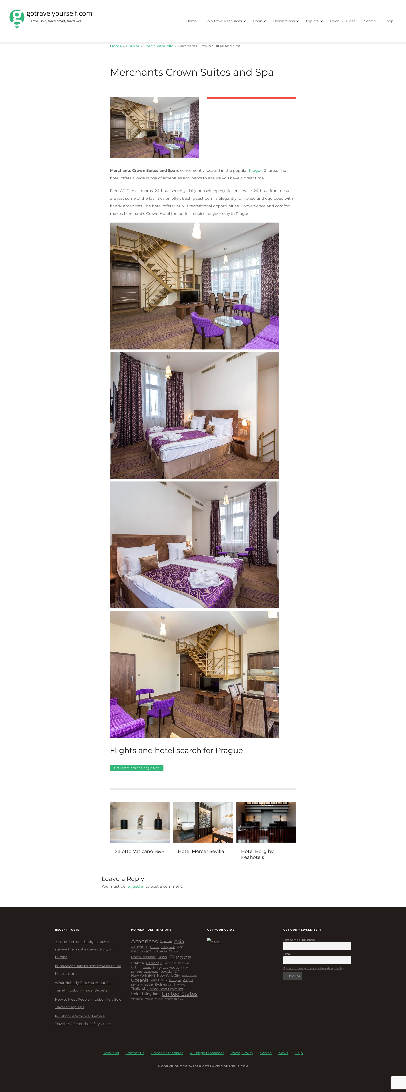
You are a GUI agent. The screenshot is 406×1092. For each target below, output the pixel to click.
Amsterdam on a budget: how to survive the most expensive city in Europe (83, 949)
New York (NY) (143, 976)
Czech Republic (158, 46)
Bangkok (168, 947)
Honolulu (183, 963)
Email (287, 954)
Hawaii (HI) (169, 963)
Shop (388, 21)
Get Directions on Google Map (136, 768)
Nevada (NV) (169, 972)
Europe (133, 46)
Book (257, 21)
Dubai (162, 957)
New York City (168, 976)
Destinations (284, 21)
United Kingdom (145, 994)
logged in (135, 886)
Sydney (181, 984)
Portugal (175, 980)
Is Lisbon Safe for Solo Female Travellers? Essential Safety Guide (83, 1020)
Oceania (140, 980)
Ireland (147, 967)
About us (111, 1053)
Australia (139, 947)
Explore (312, 21)
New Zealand (189, 975)
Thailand (138, 988)
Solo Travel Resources (224, 21)
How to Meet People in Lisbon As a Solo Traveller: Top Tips (88, 1003)
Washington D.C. (174, 999)
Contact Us (135, 1053)
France (137, 963)
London (136, 971)
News (283, 1053)
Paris (155, 980)
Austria (154, 947)
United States (180, 994)
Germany (154, 963)
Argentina (166, 941)
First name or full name (299, 939)
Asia (179, 941)
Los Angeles (151, 971)
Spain (149, 984)
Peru (164, 980)
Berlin (180, 947)
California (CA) (141, 951)
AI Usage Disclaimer (207, 1053)
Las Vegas (171, 967)
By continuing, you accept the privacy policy (313, 968)
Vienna (159, 999)
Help (299, 1053)
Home (191, 21)
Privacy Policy (241, 1053)
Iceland (136, 967)
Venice (149, 998)
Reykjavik (137, 984)
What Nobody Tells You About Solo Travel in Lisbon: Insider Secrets (84, 986)
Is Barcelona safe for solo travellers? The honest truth (88, 970)
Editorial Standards (167, 1053)
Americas (144, 941)
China (173, 951)
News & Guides (342, 21)
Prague (256, 170)
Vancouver (137, 999)
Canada (160, 951)
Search (370, 21)
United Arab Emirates (165, 989)
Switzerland (165, 985)
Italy (157, 967)
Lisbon (185, 967)
